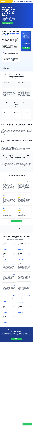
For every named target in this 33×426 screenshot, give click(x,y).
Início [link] (14, 1)
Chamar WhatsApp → (6, 23)
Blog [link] (24, 1)
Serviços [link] (21, 1)
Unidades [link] (17, 1)
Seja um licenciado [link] (29, 1)
